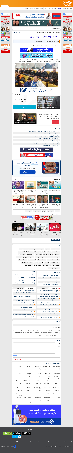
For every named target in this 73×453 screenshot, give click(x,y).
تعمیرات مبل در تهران (27, 380)
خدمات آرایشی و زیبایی (57, 374)
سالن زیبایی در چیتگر (23, 260)
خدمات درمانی (47, 373)
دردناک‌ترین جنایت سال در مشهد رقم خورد (25, 312)
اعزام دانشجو (19, 370)
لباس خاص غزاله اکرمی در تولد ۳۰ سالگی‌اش (49, 302)
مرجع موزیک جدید (35, 251)
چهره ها (49, 8)
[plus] (19, 32)
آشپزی (45, 8)
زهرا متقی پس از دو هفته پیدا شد (27, 307)
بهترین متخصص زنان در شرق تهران (28, 262)
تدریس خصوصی (37, 370)
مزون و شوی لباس (27, 370)
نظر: (59, 346)
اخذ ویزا (20, 366)
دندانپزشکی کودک (56, 394)
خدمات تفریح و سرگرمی (19, 381)
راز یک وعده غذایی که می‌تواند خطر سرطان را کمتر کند (48, 304)
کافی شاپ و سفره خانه (37, 387)
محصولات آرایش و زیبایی (56, 377)
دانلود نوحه (46, 262)
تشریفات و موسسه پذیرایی (37, 394)
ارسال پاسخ (15, 328)
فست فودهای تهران (37, 383)
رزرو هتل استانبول (30, 254)
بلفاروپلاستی (41, 249)
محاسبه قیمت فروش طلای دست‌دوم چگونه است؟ (49, 296)
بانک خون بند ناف (37, 265)
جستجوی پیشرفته (22, 442)
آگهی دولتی (29, 442)
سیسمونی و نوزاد (18, 377)
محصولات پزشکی (47, 370)
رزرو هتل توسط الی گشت (48, 254)
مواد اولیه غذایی (39, 254)
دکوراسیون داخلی (28, 387)
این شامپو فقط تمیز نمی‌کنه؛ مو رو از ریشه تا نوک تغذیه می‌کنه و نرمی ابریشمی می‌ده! (43, 142)
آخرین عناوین (55, 288)
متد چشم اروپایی (22, 254)
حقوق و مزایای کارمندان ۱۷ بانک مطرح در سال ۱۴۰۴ (24, 290)
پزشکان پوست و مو (46, 366)
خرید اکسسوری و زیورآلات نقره (53, 251)
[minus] (16, 32)
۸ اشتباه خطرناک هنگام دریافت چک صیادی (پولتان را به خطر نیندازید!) (48, 299)
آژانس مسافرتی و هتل (28, 401)
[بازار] (7, 433)
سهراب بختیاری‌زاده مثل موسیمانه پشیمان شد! (49, 277)
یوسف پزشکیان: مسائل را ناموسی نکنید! (50, 309)
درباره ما (54, 442)
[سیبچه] (26, 433)
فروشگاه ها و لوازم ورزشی (46, 387)
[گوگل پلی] (16, 433)
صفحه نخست (69, 8)
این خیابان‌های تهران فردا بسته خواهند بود (50, 311)
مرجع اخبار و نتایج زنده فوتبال (24, 251)
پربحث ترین (18, 288)
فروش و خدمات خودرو (19, 394)
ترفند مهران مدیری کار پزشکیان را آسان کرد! (49, 317)
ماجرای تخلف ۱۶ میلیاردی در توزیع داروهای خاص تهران (49, 314)
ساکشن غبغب (34, 249)
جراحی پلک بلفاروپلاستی (40, 257)
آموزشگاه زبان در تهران (47, 394)
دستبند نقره (28, 249)
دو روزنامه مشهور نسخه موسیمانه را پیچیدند (50, 284)
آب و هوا (20, 277)
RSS (17, 442)
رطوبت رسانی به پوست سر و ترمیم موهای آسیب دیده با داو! (47, 140)
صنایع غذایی (38, 390)
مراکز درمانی (57, 380)
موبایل (20, 383)
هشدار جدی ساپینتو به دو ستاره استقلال (50, 275)
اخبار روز (64, 8)
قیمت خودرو (31, 277)
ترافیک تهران (31, 280)
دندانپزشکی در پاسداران (54, 262)
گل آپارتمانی (57, 257)
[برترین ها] (68, 3)
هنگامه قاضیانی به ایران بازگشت (27, 305)
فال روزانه (20, 280)
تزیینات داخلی (28, 390)
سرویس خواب (28, 383)
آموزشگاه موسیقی (46, 397)
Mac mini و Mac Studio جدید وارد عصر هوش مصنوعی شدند (47, 136)
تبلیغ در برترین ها (35, 442)
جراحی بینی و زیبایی (56, 401)
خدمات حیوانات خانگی (47, 377)
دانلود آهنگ (57, 254)
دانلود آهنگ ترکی (56, 265)
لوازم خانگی (19, 387)
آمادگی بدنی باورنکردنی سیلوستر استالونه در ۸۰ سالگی (49, 291)
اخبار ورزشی (59, 8)
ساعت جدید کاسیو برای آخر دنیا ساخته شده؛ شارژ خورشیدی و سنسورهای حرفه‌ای (44, 131)
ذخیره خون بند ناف (32, 260)
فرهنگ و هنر (36, 8)
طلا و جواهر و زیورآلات (28, 374)
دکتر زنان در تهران (56, 387)
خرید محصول (55, 122)
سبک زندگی (54, 8)
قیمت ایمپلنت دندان (55, 249)
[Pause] (38, 107)
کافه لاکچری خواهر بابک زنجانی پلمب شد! (26, 317)
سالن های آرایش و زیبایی (56, 367)
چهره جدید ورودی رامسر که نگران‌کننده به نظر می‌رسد (23, 314)
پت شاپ (48, 380)
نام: (59, 343)
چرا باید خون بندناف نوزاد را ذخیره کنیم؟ (51, 133)
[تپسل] (13, 94)
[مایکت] (16, 437)
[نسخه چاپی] (14, 32)
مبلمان (30, 377)
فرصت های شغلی (43, 442)
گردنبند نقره (22, 249)
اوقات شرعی (31, 283)
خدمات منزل (19, 390)
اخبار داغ (44, 288)
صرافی (20, 373)
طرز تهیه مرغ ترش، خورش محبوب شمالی (26, 302)
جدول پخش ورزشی (18, 283)
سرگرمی (27, 8)
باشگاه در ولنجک (50, 257)
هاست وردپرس (40, 262)
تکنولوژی (31, 8)
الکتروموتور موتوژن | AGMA (53, 268)
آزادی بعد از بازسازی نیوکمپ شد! (52, 280)
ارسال (15, 355)
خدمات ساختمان (28, 394)
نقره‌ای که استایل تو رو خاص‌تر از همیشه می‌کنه (50, 135)
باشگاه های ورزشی (46, 383)
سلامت (41, 8)
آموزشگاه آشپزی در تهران (37, 367)
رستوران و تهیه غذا (37, 380)
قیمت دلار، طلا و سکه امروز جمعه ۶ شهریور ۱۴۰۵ (25, 300)
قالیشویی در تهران (27, 397)
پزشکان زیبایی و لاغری (57, 398)
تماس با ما (49, 442)
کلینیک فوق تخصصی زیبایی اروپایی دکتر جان (25, 257)
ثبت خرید (24, 107)
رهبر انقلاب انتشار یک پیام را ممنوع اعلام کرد (25, 309)
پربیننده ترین (30, 288)
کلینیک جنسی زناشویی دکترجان (53, 260)
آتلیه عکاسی (38, 401)
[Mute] (40, 107)
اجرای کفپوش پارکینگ (47, 265)
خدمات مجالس (38, 397)
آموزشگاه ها (48, 390)
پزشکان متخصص (56, 383)
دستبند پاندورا (43, 251)
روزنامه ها (32, 275)
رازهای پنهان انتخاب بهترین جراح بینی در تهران (50, 294)
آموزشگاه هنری (47, 401)
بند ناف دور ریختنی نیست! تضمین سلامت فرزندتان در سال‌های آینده (46, 143)
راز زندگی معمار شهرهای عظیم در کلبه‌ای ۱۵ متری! (49, 307)
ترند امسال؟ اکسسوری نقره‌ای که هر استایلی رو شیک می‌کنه (48, 138)
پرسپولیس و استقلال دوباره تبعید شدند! (50, 282)
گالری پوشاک (28, 366)
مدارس (39, 373)
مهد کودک (39, 377)
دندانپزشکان (57, 390)
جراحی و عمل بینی (28, 265)
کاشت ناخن (57, 370)
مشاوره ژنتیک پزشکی (41, 260)
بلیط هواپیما (47, 249)
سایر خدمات (19, 397)
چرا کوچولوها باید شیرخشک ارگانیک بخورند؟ (51, 145)
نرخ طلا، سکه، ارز (18, 275)
